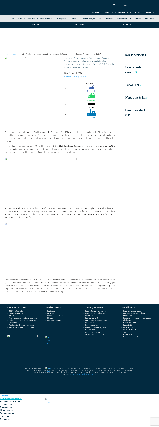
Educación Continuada (55, 316)
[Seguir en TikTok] (148, 346)
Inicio (13, 19)
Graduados (150, 13)
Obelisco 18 (127, 334)
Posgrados (79, 25)
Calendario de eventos (133, 70)
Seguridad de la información (134, 337)
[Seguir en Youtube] (138, 346)
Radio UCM (127, 325)
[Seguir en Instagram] (133, 346)
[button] (11, 399)
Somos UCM (132, 85)
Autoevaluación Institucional (134, 313)
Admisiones (31, 19)
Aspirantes (96, 13)
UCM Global (137, 19)
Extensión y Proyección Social (92, 19)
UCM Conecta (149, 19)
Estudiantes (109, 13)
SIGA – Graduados (16, 313)
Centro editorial (129, 316)
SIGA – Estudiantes (16, 311)
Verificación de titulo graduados (21, 325)
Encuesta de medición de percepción (137, 318)
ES (114, 5)
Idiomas (50, 318)
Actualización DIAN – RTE (94, 334)
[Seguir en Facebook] (123, 346)
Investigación (61, 19)
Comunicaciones (122, 19)
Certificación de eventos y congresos (23, 318)
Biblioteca (127, 320)
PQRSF (11, 316)
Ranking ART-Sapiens (80, 77)
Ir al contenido (5, 396)
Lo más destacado (135, 55)
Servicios (109, 19)
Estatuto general (91, 318)
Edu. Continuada (124, 25)
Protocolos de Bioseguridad (95, 311)
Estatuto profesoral (92, 325)
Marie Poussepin (129, 330)
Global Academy (129, 323)
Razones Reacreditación (132, 311)
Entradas (15, 54)
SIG (124, 332)
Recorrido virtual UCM (135, 112)
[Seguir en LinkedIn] (143, 346)
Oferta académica (46, 19)
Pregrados (35, 25)
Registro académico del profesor (21, 327)
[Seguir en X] (128, 346)
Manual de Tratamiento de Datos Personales (83, 374)
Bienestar (74, 19)
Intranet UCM (128, 327)
